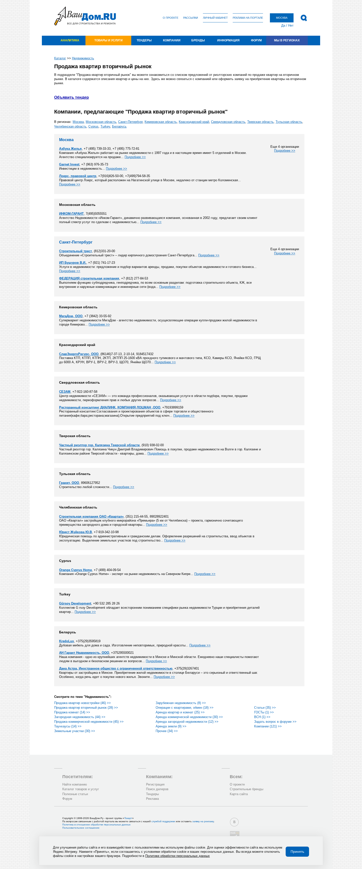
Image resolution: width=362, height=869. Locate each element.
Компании (172, 40)
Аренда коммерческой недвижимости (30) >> (189, 717)
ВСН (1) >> (262, 717)
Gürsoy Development (75, 603)
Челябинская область (70, 126)
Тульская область (289, 122)
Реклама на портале (248, 17)
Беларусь (119, 126)
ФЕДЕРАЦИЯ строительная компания (89, 278)
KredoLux (66, 641)
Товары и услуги (108, 40)
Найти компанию (74, 784)
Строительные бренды (246, 789)
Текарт (128, 818)
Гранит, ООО (69, 483)
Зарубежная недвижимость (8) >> (181, 703)
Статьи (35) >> (265, 707)
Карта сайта (239, 794)
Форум (256, 40)
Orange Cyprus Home (75, 570)
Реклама (152, 799)
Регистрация (155, 784)
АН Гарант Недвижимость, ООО (84, 653)
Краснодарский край (194, 122)
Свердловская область (228, 122)
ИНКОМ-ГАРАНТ (71, 213)
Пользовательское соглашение (80, 827)
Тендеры (144, 40)
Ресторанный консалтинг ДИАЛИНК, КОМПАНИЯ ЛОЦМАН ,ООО (109, 407)
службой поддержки (163, 821)
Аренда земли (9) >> (171, 726)
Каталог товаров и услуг (80, 789)
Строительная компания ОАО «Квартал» (91, 516)
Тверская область (260, 122)
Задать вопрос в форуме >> (275, 721)
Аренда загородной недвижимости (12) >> (187, 721)
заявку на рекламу (203, 821)
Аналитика (70, 40)
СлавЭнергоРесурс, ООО (79, 354)
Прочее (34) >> (167, 731)
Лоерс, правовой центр (77, 176)
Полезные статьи (75, 794)
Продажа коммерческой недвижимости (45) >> (89, 721)
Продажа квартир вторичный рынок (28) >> (86, 707)
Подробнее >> (284, 150)
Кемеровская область (161, 122)
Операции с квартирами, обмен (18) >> (185, 707)
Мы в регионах (287, 40)
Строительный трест (75, 251)
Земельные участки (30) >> (74, 731)
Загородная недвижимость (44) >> (79, 717)
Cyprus (93, 126)
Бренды (198, 40)
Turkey (105, 126)
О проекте (170, 17)
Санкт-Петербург (130, 122)
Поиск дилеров (157, 789)
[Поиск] (303, 18)
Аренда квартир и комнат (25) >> (180, 712)
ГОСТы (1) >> (264, 712)
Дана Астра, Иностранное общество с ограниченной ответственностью (115, 668)
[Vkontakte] (234, 822)
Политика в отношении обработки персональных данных (96, 824)
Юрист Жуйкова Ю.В (75, 532)
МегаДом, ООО (70, 316)
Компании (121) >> (268, 726)
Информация (228, 40)
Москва (78, 122)
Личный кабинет (215, 17)
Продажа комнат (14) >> (72, 712)
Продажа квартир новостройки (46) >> (82, 703)
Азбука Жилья (70, 148)
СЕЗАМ (64, 392)
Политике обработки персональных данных (177, 856)
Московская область (101, 122)
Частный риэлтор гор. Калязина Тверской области (99, 445)
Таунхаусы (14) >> (68, 726)
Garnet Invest (69, 164)
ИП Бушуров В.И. (72, 262)
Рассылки (190, 17)
